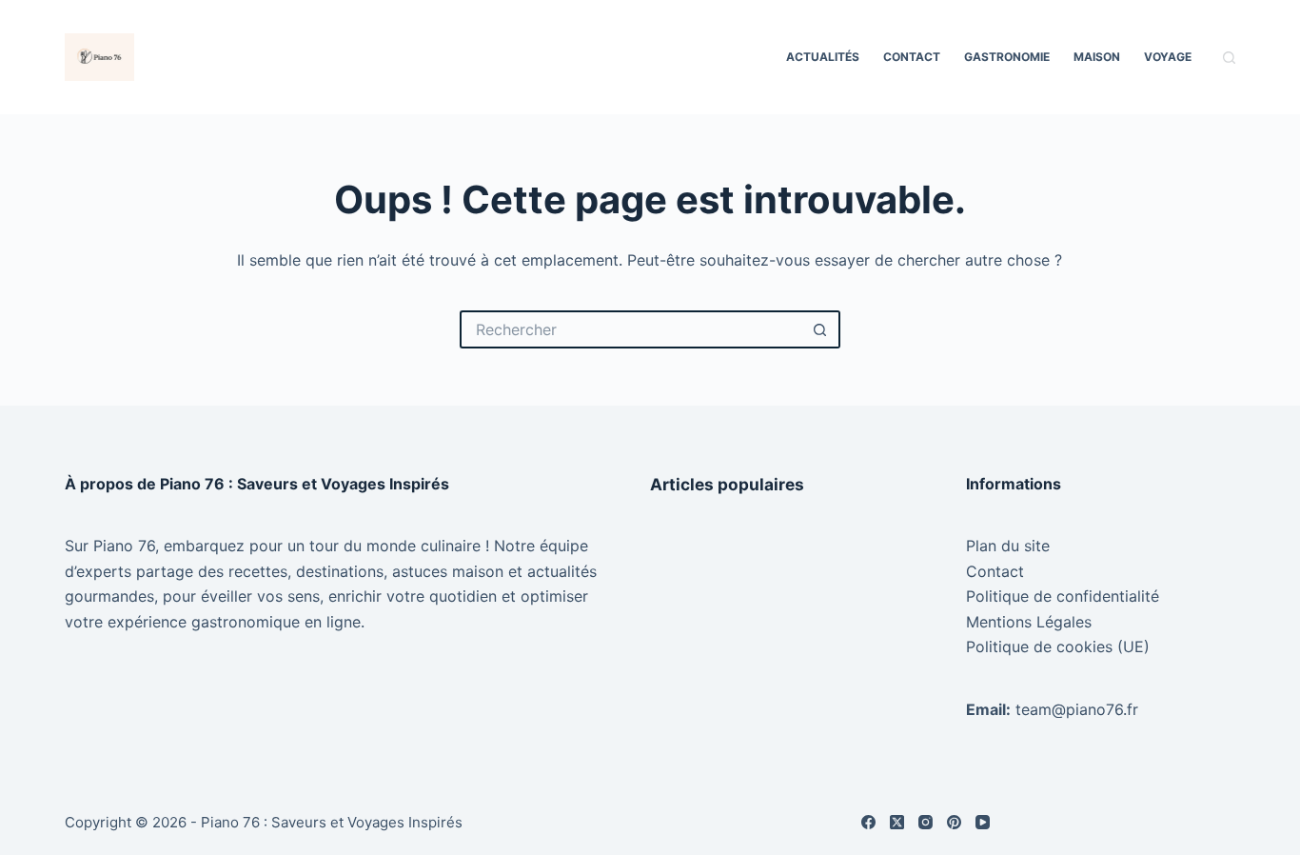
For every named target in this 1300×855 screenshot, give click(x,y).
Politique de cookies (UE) (1058, 646)
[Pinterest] (954, 822)
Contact (911, 57)
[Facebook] (868, 822)
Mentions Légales (1029, 621)
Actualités (822, 57)
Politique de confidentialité (1062, 596)
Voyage (1168, 57)
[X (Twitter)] (897, 822)
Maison (1096, 57)
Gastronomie (1007, 57)
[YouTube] (982, 822)
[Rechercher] (1229, 57)
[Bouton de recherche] (821, 329)
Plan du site (1008, 545)
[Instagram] (925, 822)
